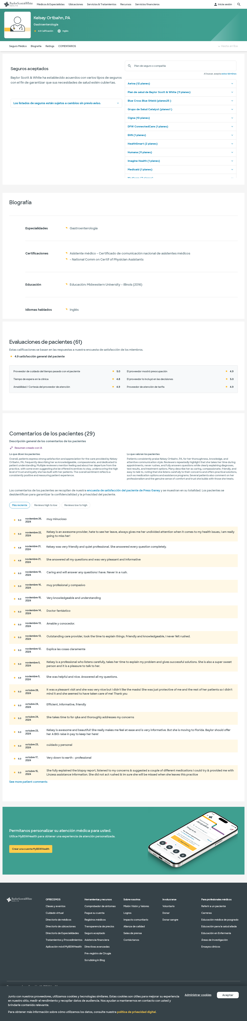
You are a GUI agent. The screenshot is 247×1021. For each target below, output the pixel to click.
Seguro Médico (18, 46)
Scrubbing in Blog (95, 960)
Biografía (36, 46)
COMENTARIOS (67, 46)
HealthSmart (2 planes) (143, 143)
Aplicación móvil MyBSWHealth (64, 946)
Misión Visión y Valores (136, 906)
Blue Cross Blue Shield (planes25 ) (149, 100)
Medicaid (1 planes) (140, 169)
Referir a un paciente (213, 906)
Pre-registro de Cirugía (98, 953)
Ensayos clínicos (210, 946)
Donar (166, 913)
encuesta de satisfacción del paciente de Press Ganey (123, 490)
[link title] (18, 4)
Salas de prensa (133, 933)
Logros (127, 913)
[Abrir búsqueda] (239, 4)
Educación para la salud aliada (219, 926)
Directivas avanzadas (97, 946)
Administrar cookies (198, 995)
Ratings (50, 46)
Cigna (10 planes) (139, 117)
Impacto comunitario (136, 919)
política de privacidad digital (136, 1012)
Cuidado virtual (55, 913)
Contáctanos (131, 939)
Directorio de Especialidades (62, 933)
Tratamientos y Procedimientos (64, 939)
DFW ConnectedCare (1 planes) (148, 126)
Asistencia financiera (97, 939)
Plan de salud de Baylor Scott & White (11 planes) (159, 92)
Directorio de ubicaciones (61, 926)
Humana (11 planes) (140, 152)
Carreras (206, 913)
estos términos (228, 73)
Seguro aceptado (95, 933)
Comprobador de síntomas (100, 906)
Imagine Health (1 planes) (144, 160)
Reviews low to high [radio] (75, 505)
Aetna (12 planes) (139, 83)
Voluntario (168, 906)
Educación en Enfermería (216, 933)
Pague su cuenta (95, 913)
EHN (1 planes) (137, 135)
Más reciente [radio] (19, 505)
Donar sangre (170, 919)
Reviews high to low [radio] (45, 505)
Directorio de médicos (58, 919)
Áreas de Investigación (214, 939)
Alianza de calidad (134, 926)
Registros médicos (95, 919)
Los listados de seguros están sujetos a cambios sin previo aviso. (57, 103)
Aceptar (227, 995)
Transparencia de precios (99, 926)
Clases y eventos (55, 906)
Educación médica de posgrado (219, 919)
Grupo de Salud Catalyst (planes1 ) (150, 109)
